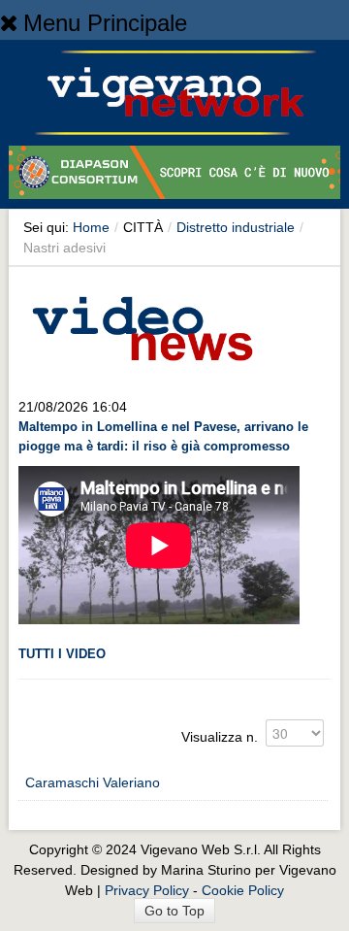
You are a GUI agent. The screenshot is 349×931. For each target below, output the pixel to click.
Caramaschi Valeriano (92, 782)
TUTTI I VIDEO (62, 654)
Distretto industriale (235, 227)
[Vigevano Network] (174, 93)
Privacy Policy (147, 890)
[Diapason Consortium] (174, 175)
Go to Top (174, 910)
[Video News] (141, 325)
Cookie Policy (243, 890)
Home (91, 227)
